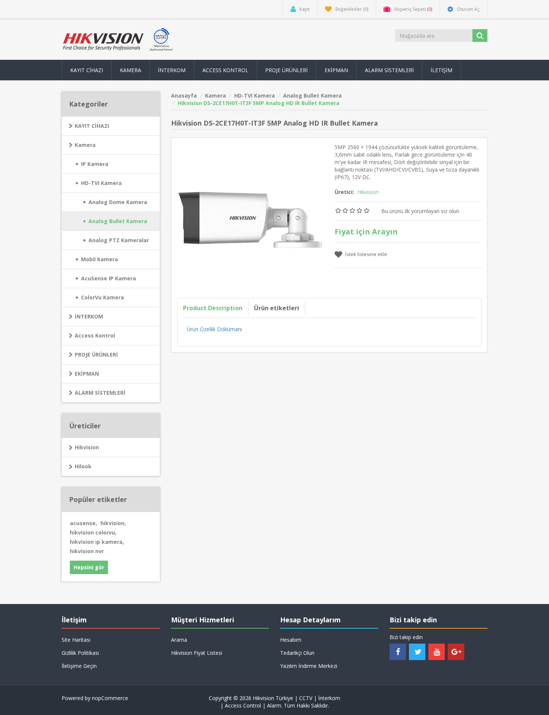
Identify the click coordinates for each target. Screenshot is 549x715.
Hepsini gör (89, 567)
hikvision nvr (87, 551)
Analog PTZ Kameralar (119, 240)
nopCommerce (110, 698)
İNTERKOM (89, 316)
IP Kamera (94, 163)
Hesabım (290, 639)
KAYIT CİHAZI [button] (86, 70)
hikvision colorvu (93, 532)
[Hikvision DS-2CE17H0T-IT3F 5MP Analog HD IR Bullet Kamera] (250, 216)
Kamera (85, 144)
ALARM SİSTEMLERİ (100, 392)
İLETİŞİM (441, 70)
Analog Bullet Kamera (118, 221)
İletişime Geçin (79, 665)
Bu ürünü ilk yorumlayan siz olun (420, 211)
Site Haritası (76, 639)
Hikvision (87, 447)
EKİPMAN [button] (336, 70)
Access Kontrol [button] (225, 70)
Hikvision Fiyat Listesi (196, 652)
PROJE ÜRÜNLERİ (96, 354)
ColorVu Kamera (102, 297)
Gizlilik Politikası (80, 652)
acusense (83, 523)
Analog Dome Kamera (118, 202)
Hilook (83, 466)
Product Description (212, 308)
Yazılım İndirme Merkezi (308, 665)
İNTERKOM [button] (172, 70)
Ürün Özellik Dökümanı (214, 329)
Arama (179, 639)
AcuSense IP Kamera (108, 278)
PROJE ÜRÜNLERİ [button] (286, 70)
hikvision (113, 523)
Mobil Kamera (99, 259)
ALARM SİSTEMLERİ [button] (389, 70)
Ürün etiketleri (276, 308)
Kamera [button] (130, 70)
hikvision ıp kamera (97, 541)
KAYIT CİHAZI (92, 125)
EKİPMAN (87, 373)
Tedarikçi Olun (297, 652)
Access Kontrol (95, 335)
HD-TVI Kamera (101, 183)
